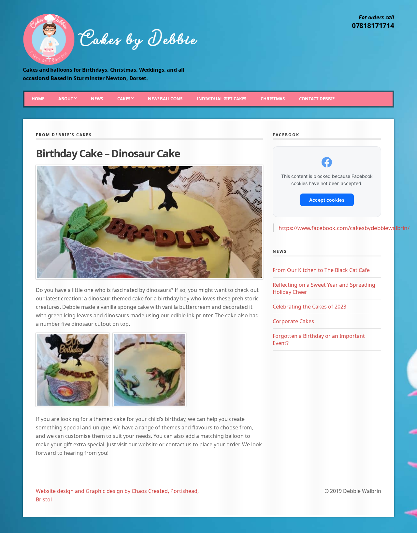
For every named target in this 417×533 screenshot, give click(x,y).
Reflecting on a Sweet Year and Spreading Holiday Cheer (324, 288)
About (65, 99)
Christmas (273, 99)
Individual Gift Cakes (221, 99)
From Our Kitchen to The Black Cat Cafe (321, 270)
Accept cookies (327, 200)
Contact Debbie (317, 99)
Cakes (123, 99)
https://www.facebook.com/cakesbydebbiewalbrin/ (344, 228)
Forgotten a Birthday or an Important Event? (319, 339)
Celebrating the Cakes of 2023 (309, 306)
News (97, 99)
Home (38, 99)
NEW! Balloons (165, 99)
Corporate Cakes (293, 321)
